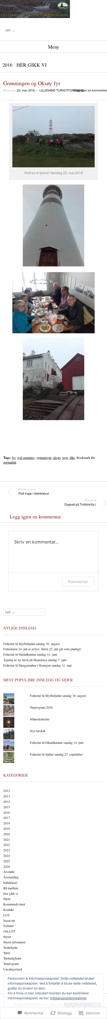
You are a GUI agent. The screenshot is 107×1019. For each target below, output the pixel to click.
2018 (6, 823)
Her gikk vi (31, 64)
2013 (6, 796)
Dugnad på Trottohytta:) (80, 502)
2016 (7, 64)
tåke (72, 457)
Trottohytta (10, 947)
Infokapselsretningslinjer (68, 998)
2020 (6, 834)
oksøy (57, 457)
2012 (6, 790)
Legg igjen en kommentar (90, 90)
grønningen (43, 457)
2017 (6, 817)
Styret (7, 936)
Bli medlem (10, 888)
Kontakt (8, 909)
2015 (6, 807)
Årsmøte (9, 871)
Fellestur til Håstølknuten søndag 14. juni (30, 654)
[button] (53, 136)
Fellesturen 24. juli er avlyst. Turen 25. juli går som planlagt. (42, 649)
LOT (6, 915)
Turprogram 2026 (41, 707)
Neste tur (9, 920)
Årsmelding (11, 877)
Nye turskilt (37, 731)
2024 (6, 855)
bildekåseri (10, 882)
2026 (6, 866)
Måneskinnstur (39, 719)
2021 (6, 839)
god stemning (26, 457)
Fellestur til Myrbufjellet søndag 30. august (31, 643)
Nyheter (8, 925)
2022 (6, 844)
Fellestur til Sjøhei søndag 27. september (56, 754)
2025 (6, 861)
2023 (6, 850)
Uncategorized (12, 969)
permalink (9, 462)
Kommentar (78, 581)
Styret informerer (14, 942)
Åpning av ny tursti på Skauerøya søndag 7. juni (34, 660)
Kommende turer (14, 904)
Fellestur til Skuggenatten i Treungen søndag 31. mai (37, 665)
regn (65, 457)
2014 (6, 801)
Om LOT (9, 931)
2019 (6, 828)
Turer (6, 952)
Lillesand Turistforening (61, 90)
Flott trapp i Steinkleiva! (33, 491)
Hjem (6, 898)
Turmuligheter (12, 958)
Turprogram (11, 963)
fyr (14, 457)
